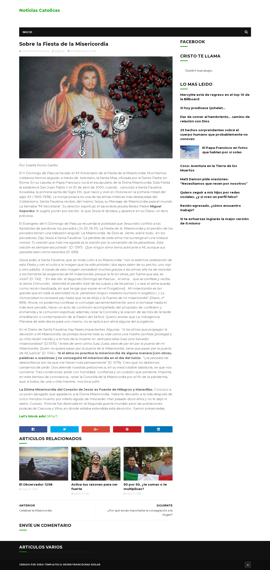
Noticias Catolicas (39, 10)
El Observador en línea (83, 50)
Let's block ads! (32, 416)
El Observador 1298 (36, 484)
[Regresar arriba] (248, 565)
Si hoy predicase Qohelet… (202, 108)
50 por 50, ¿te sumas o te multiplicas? (145, 486)
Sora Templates (48, 564)
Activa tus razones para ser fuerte (94, 486)
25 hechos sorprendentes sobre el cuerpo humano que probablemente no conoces (214, 134)
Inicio (27, 32)
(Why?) (52, 416)
